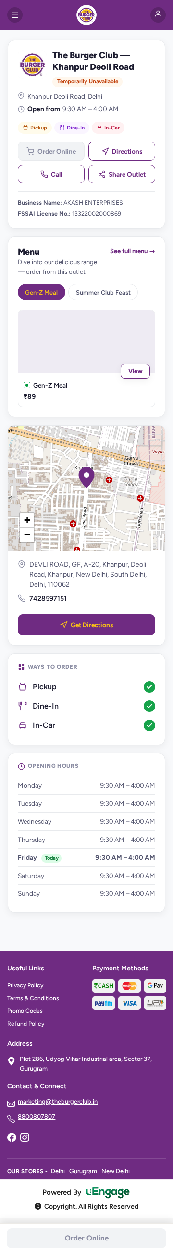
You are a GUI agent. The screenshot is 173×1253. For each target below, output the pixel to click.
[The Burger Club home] (86, 15)
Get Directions (92, 625)
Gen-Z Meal (41, 292)
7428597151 (48, 598)
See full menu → (132, 251)
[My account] (158, 15)
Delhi (58, 1171)
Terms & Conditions (33, 998)
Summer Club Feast (103, 292)
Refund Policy (25, 1023)
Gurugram (83, 1171)
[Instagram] (24, 1138)
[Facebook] (11, 1138)
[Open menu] (15, 15)
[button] (86, 477)
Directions (127, 151)
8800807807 (36, 1116)
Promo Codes (25, 1011)
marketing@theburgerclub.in (58, 1101)
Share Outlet (127, 174)
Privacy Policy (25, 985)
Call (56, 174)
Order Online (56, 151)
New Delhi (115, 1171)
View (135, 371)
